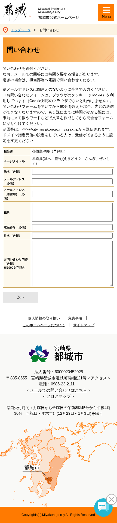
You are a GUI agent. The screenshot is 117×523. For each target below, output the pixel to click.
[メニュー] (106, 12)
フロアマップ (58, 396)
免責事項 (75, 318)
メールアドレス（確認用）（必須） (14, 194)
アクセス (99, 378)
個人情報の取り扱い (44, 318)
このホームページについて (44, 325)
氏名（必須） (13, 171)
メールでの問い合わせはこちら (58, 390)
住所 (7, 212)
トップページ (20, 30)
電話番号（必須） (16, 227)
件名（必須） (13, 235)
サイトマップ (83, 325)
